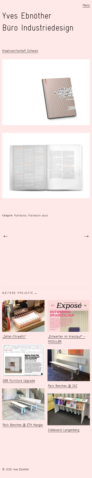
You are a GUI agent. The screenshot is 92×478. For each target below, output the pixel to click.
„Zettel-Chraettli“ (14, 336)
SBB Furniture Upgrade (19, 381)
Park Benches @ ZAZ (62, 386)
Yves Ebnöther (26, 16)
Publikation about (38, 215)
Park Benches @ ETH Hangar (23, 425)
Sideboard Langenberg (63, 430)
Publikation (20, 215)
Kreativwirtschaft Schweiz (20, 51)
